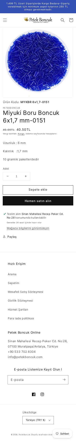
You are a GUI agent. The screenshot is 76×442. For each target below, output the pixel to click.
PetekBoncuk (25, 435)
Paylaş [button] (12, 236)
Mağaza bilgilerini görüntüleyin (28, 228)
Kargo (21, 133)
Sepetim (13, 283)
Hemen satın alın (38, 201)
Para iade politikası (21, 318)
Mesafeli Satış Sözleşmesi (25, 291)
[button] (5, 20)
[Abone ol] (64, 379)
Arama (12, 274)
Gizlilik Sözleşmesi (20, 300)
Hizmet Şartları (18, 309)
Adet (6, 168)
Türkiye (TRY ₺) (36, 419)
